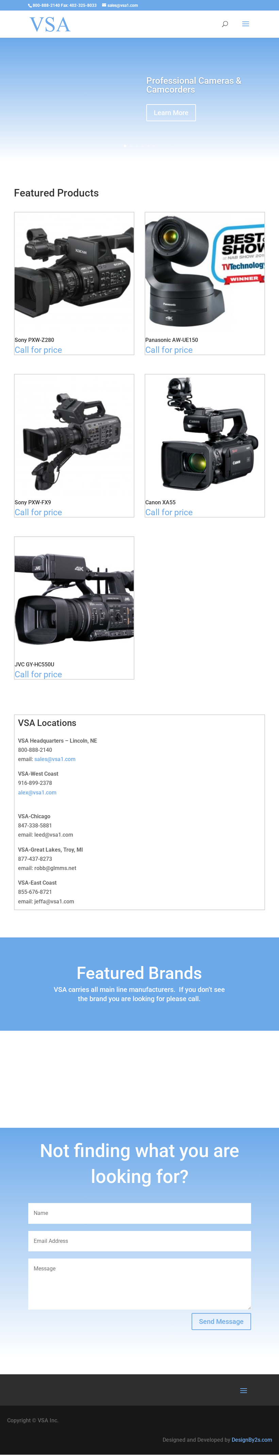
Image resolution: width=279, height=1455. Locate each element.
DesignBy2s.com (252, 1440)
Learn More (171, 113)
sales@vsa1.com (55, 759)
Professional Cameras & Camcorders (194, 85)
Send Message (221, 1321)
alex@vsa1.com (37, 792)
